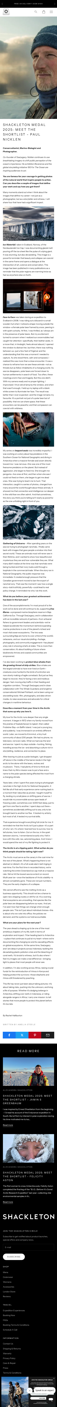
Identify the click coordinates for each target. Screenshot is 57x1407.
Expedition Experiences (14, 1310)
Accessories (8, 1286)
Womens (7, 1282)
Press (5, 1368)
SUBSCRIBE (42, 1398)
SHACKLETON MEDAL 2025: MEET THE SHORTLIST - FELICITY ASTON (27, 1176)
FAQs (5, 1320)
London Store (9, 1291)
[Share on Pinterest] (35, 1035)
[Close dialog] (54, 1378)
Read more (8, 1125)
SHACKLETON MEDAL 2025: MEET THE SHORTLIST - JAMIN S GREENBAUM (27, 1099)
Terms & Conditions (12, 1372)
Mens (5, 1272)
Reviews (7, 1296)
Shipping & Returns (12, 1348)
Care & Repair (9, 1363)
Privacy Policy (9, 1358)
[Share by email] (47, 1035)
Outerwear (8, 1277)
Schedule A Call (10, 1329)
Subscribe (14, 1256)
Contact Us (8, 1343)
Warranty (7, 1353)
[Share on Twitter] (22, 1035)
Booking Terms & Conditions (16, 1325)
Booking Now (9, 1315)
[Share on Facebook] (9, 1035)
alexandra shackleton (18, 1090)
